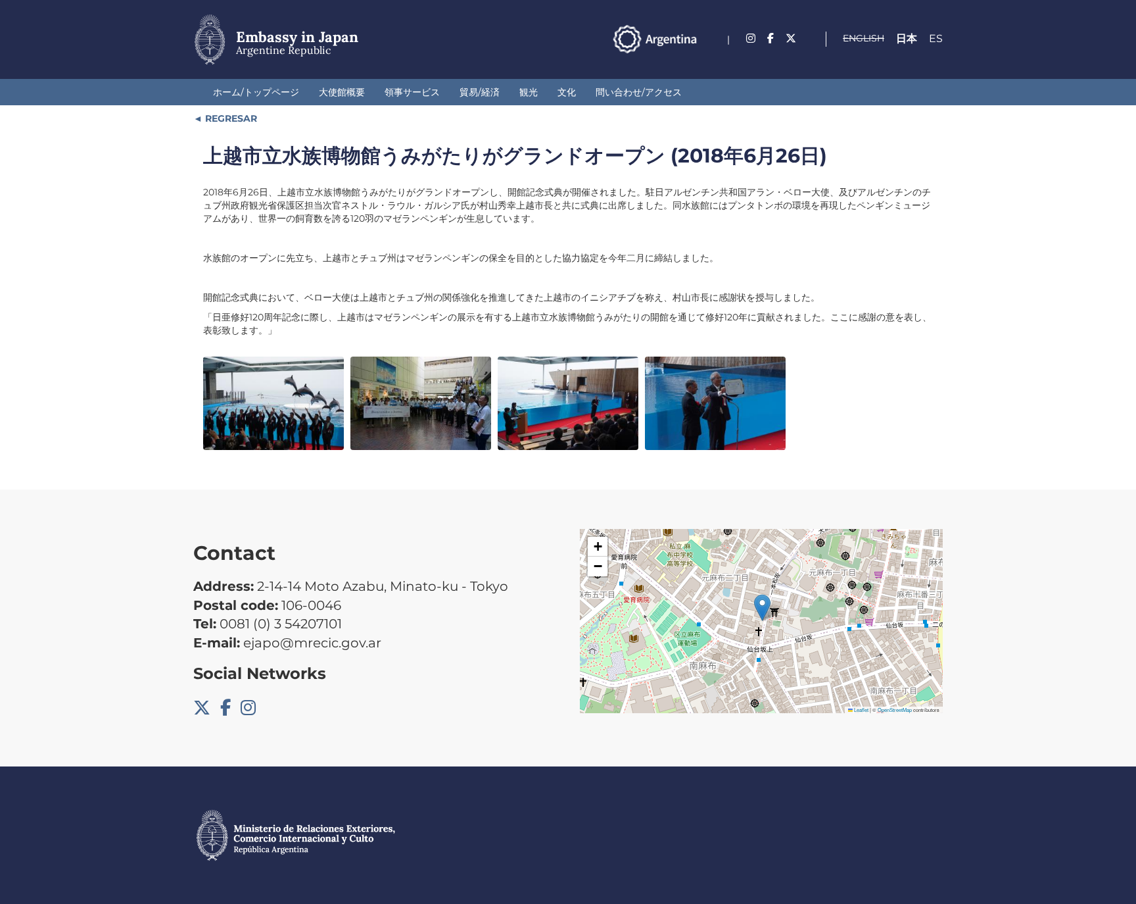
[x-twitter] (791, 38)
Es (936, 38)
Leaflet (860, 709)
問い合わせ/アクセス (639, 92)
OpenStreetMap (895, 709)
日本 (906, 38)
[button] (762, 607)
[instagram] (750, 38)
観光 (528, 92)
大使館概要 (342, 92)
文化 (566, 92)
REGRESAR (229, 118)
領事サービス (412, 92)
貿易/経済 (480, 92)
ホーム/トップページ (256, 92)
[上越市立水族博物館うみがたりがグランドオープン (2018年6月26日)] (273, 404)
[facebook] (770, 38)
